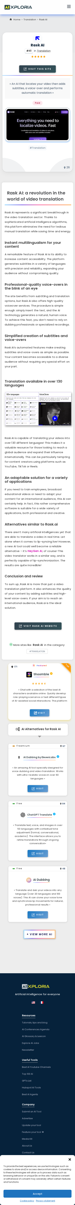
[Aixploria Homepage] (20, 7)
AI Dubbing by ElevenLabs (39, 757)
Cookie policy (27, 1200)
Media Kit (27, 1139)
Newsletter (28, 1050)
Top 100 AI (27, 1074)
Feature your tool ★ (33, 1132)
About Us (27, 1145)
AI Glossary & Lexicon (34, 1036)
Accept (37, 1194)
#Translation (38, 148)
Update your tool (31, 1125)
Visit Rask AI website (40, 626)
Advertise (27, 1118)
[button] (70, 1159)
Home (16, 19)
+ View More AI (39, 934)
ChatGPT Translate (39, 814)
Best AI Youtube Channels (36, 1067)
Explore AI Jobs (30, 1043)
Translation (30, 19)
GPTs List (26, 1080)
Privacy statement (45, 1200)
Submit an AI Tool (31, 1111)
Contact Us (28, 1152)
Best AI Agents (30, 1094)
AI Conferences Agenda (35, 1029)
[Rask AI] (37, 124)
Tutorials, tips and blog (34, 1022)
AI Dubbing (41, 880)
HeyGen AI (35, 551)
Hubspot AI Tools (31, 1087)
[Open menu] (68, 7)
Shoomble (41, 674)
